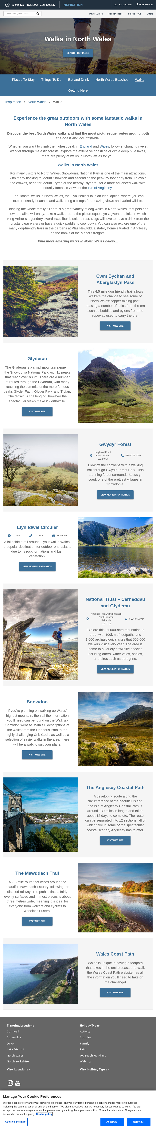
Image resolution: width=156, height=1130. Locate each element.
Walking (85, 1061)
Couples (85, 1037)
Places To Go (134, 13)
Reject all (138, 1121)
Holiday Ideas (115, 13)
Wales (104, 146)
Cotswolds (14, 1037)
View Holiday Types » (94, 1069)
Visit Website (115, 325)
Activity (85, 1031)
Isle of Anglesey (100, 188)
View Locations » (18, 1069)
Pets (83, 1049)
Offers (150, 13)
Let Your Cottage (122, 4)
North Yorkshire (18, 1061)
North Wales (37, 102)
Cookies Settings (15, 1121)
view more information (115, 494)
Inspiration (13, 102)
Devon (11, 1043)
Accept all (112, 1121)
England (86, 146)
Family (84, 1043)
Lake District (15, 1049)
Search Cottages (78, 53)
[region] (78, 1110)
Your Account (146, 4)
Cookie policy (44, 1114)
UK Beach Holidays (93, 1055)
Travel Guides (96, 13)
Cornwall (13, 1031)
